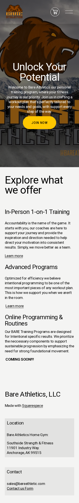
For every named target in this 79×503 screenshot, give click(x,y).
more (19, 306)
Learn (10, 306)
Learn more (14, 256)
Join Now (39, 122)
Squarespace (32, 405)
